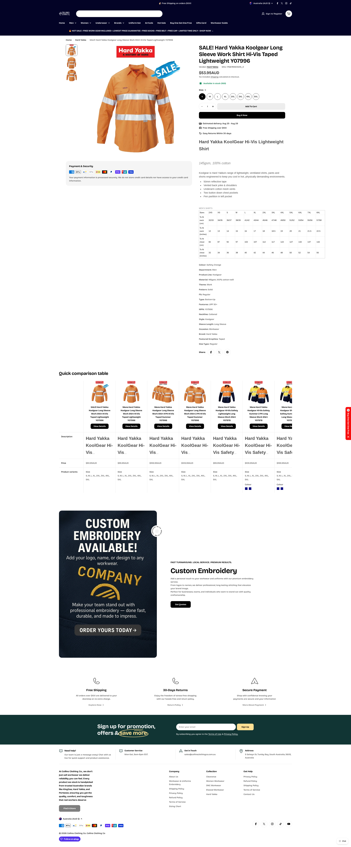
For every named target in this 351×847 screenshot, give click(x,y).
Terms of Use (214, 734)
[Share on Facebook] (211, 352)
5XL (256, 96)
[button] (348, 423)
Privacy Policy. (231, 734)
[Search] (158, 13)
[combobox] (119, 13)
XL (225, 96)
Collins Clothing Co (76, 833)
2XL (233, 96)
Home (69, 40)
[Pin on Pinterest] (227, 352)
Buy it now (242, 115)
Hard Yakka (80, 40)
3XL (240, 96)
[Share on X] (219, 352)
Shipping (214, 77)
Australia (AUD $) (261, 3)
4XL (248, 96)
